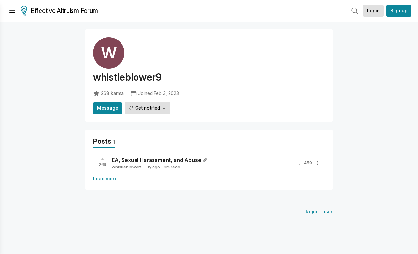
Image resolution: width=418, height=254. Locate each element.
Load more (105, 178)
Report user (319, 211)
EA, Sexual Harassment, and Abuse (156, 160)
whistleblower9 (127, 166)
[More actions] (317, 163)
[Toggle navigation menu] (12, 11)
